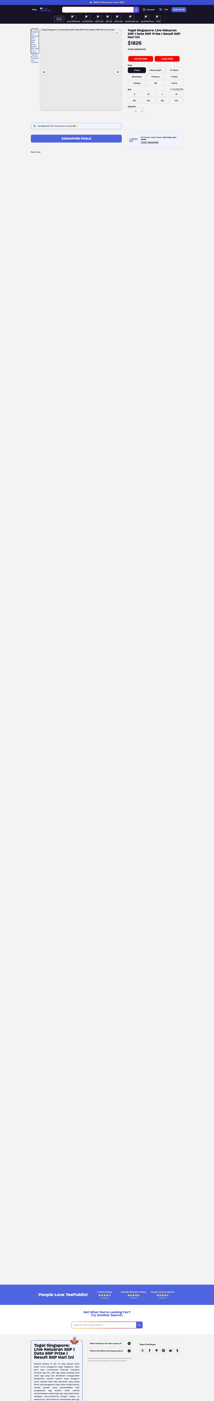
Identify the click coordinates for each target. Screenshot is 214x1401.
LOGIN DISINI (167, 59)
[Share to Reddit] (170, 1350)
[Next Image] (117, 72)
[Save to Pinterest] (163, 1350)
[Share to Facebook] (150, 1350)
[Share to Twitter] (143, 1350)
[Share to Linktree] (157, 1350)
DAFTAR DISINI (140, 59)
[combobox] (98, 9)
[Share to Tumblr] (177, 1350)
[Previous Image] (44, 72)
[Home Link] (48, 10)
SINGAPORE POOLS (76, 138)
